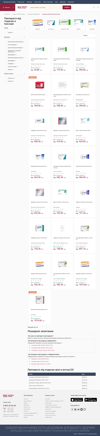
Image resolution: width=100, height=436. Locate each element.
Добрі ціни (62, 2)
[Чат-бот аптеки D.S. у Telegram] (81, 409)
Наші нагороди (27, 401)
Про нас (26, 399)
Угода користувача (28, 415)
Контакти (26, 411)
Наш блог (47, 399)
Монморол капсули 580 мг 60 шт (40, 359)
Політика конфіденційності (30, 413)
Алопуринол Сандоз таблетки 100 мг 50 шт (43, 350)
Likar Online (71, 2)
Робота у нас (21, 2)
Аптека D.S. (7, 14)
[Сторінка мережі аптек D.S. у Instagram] (75, 409)
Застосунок (48, 409)
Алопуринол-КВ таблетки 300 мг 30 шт (41, 347)
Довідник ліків (48, 417)
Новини (26, 403)
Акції (56, 2)
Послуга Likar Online (50, 415)
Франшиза (29, 2)
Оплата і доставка (48, 2)
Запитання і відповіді (50, 411)
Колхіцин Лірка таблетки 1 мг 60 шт (41, 364)
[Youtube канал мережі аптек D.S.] (78, 409)
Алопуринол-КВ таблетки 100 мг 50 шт (41, 345)
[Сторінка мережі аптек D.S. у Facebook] (72, 409)
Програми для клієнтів (9, 2)
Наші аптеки (37, 2)
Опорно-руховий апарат (19, 14)
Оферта (26, 417)
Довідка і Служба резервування (53, 407)
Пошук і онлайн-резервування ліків (54, 401)
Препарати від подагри (34, 14)
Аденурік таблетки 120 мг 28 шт (40, 361)
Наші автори (27, 409)
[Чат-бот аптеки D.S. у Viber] (84, 409)
